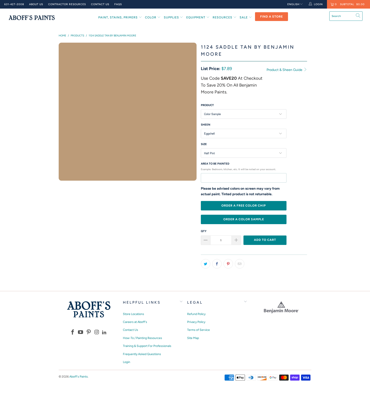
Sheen (205, 124)
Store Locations (133, 314)
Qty (203, 231)
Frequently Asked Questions (142, 354)
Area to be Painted (238, 166)
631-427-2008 (14, 4)
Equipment (196, 17)
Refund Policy (196, 314)
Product (207, 105)
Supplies (172, 17)
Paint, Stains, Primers (118, 17)
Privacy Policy (196, 322)
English (293, 4)
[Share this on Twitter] (205, 263)
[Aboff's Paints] (31, 17)
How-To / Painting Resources (142, 338)
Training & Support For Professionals (147, 346)
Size (204, 144)
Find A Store (271, 16)
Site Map (193, 338)
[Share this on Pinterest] (228, 263)
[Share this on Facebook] (217, 263)
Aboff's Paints (78, 376)
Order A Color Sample (243, 219)
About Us (36, 4)
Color (151, 17)
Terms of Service (198, 330)
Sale (244, 17)
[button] (72, 332)
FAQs (118, 4)
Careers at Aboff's (135, 322)
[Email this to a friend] (239, 263)
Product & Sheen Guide (285, 70)
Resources (223, 17)
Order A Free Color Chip (243, 205)
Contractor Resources (67, 4)
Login (126, 362)
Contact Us (100, 4)
